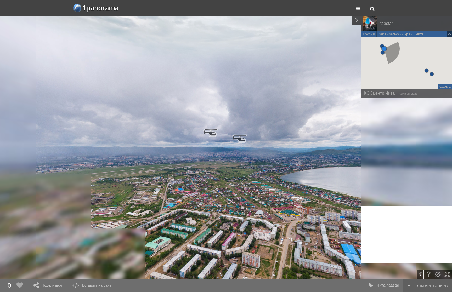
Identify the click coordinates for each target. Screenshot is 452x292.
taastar (393, 285)
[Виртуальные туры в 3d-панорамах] (96, 8)
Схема (445, 86)
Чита (381, 285)
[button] (384, 48)
